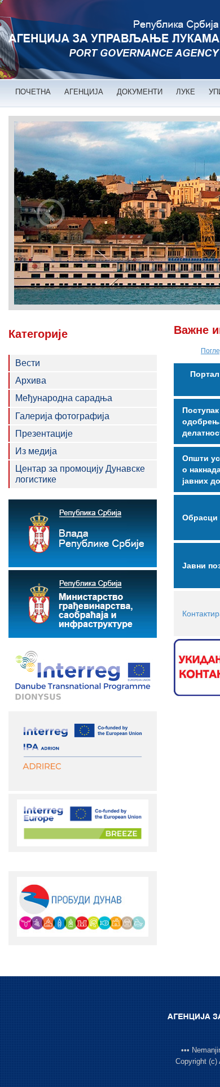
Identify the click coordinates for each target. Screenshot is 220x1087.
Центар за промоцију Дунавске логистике (80, 474)
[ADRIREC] (82, 750)
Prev (51, 213)
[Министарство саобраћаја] (82, 604)
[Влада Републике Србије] (82, 533)
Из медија (36, 451)
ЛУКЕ (185, 92)
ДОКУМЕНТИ (139, 92)
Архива (30, 380)
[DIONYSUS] (82, 674)
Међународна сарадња (63, 398)
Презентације (44, 433)
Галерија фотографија (62, 416)
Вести (27, 363)
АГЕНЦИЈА (83, 92)
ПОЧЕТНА (33, 92)
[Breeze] (82, 822)
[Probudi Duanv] (82, 907)
